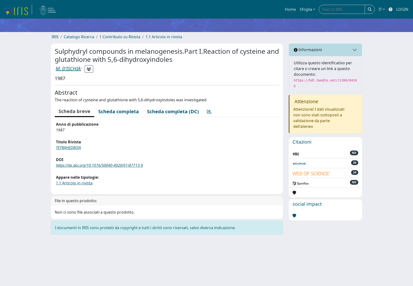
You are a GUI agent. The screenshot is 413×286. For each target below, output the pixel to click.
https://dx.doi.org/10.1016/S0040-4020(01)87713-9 (99, 165)
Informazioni (310, 49)
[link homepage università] (48, 9)
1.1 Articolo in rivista (164, 36)
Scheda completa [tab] (118, 111)
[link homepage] (17, 9)
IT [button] (380, 9)
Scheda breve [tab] (74, 111)
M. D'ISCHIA (68, 68)
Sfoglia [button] (306, 9)
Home (290, 9)
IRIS (55, 36)
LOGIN (402, 9)
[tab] (209, 112)
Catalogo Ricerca (79, 36)
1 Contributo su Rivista (119, 36)
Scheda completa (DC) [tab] (173, 111)
